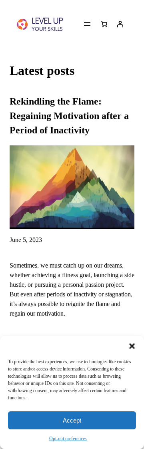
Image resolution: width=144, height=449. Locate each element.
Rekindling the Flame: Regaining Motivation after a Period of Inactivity (69, 115)
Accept (72, 420)
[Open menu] (87, 24)
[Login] (120, 24)
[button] (132, 346)
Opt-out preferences (68, 438)
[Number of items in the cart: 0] (104, 24)
